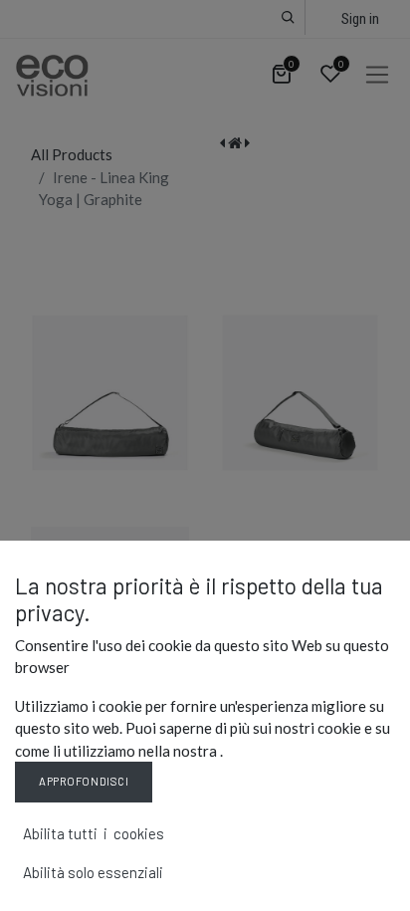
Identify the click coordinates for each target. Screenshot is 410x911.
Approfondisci (83, 781)
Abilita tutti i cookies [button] (93, 833)
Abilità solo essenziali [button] (93, 872)
